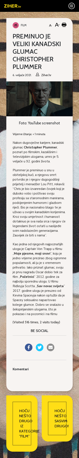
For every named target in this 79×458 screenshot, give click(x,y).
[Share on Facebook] (28, 350)
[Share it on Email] (50, 350)
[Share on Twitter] (39, 350)
